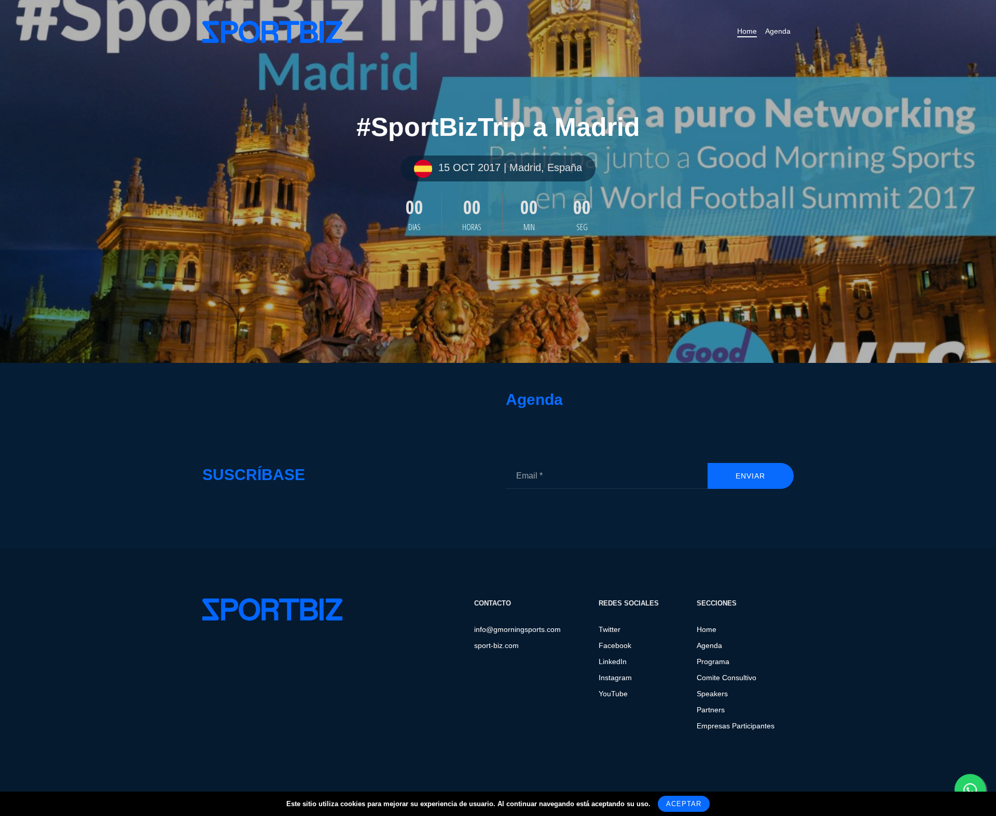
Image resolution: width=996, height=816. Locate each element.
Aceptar (683, 804)
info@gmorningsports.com (517, 629)
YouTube (613, 694)
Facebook (615, 645)
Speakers (712, 694)
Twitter (609, 629)
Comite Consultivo (726, 677)
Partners (711, 710)
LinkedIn (613, 661)
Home (747, 31)
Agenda (778, 31)
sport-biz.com (496, 645)
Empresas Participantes (735, 726)
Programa (713, 661)
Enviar (750, 476)
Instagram (615, 677)
